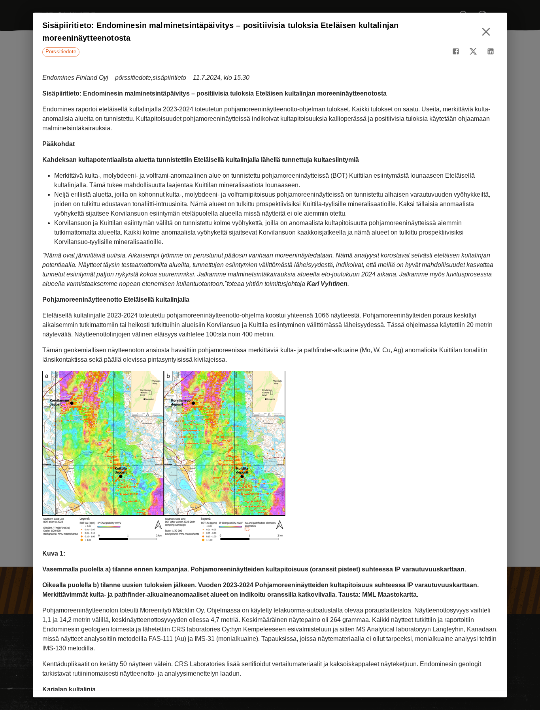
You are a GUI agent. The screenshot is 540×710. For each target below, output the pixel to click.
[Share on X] (473, 51)
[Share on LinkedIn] (490, 51)
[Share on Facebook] (456, 51)
